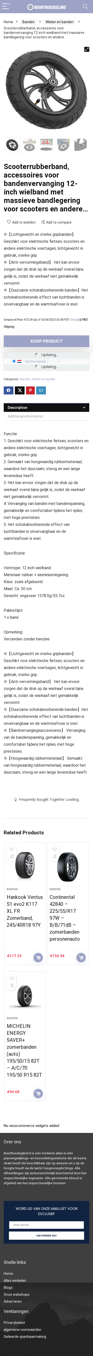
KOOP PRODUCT (47, 341)
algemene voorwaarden (22, 1330)
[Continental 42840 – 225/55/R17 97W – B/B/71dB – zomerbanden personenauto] (68, 867)
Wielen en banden (59, 22)
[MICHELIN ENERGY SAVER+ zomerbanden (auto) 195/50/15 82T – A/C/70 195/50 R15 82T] (25, 996)
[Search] (85, 6)
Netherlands (35, 361)
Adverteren (13, 1301)
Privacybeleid (14, 1323)
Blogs (8, 1288)
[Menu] (6, 6)
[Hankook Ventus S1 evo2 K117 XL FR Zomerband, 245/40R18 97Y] (25, 867)
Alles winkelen (15, 1281)
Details (74, 319)
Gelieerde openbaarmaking (25, 1337)
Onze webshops (17, 1294)
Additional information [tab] (25, 416)
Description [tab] (17, 408)
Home (8, 22)
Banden (28, 22)
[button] (86, 49)
